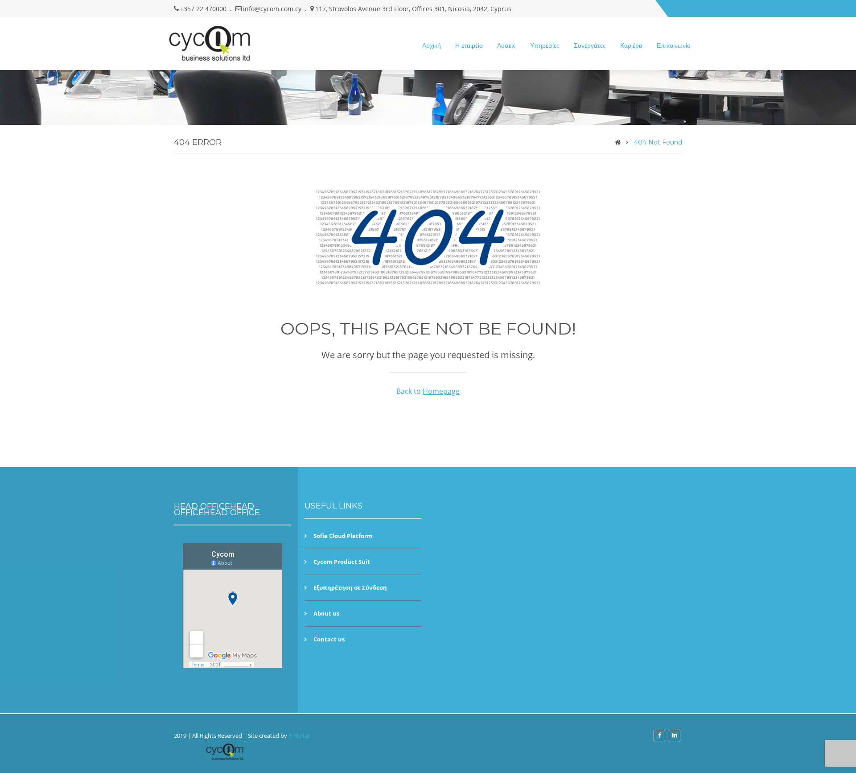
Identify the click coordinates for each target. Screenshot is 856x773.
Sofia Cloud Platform (343, 536)
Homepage (441, 391)
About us (326, 613)
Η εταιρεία (469, 45)
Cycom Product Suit (341, 562)
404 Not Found (658, 142)
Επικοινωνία (674, 45)
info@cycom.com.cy (272, 8)
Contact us (329, 639)
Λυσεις (506, 45)
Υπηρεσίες (545, 45)
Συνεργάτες (590, 45)
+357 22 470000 (203, 8)
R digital (298, 736)
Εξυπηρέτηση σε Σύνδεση (350, 587)
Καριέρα (631, 45)
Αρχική (431, 45)
